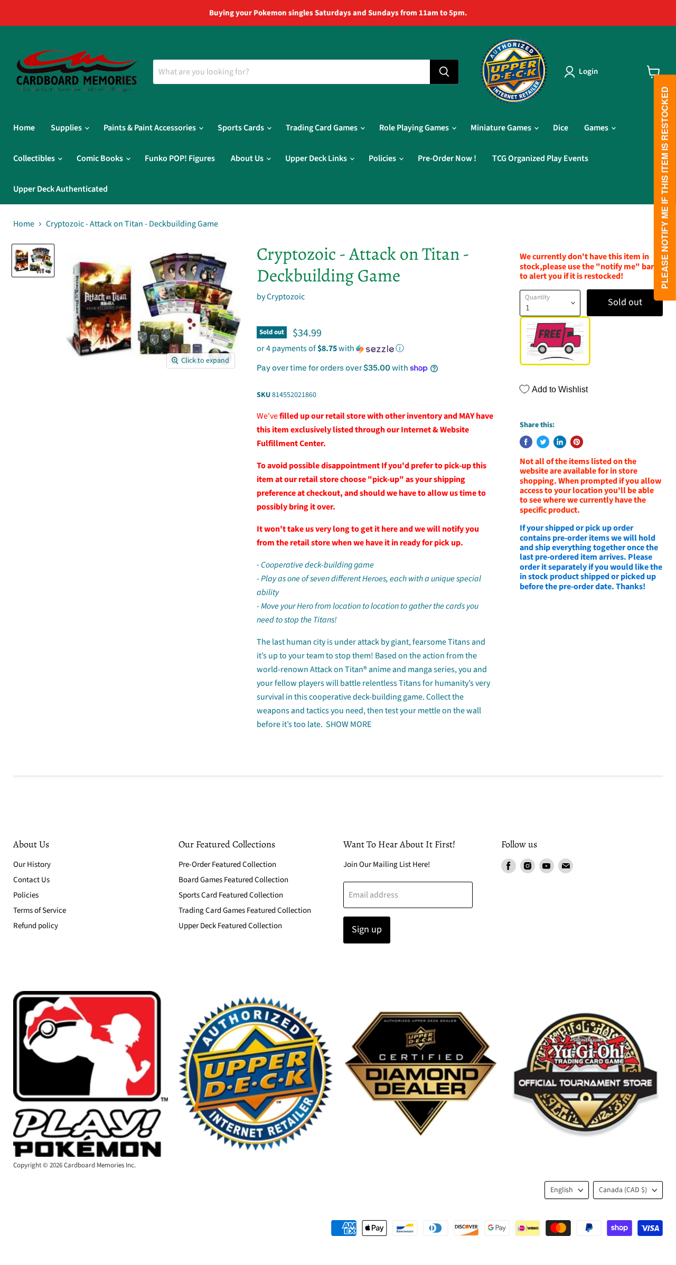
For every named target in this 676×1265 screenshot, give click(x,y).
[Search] (444, 72)
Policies (383, 158)
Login (588, 71)
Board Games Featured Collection (233, 879)
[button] (375, 348)
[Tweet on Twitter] (543, 442)
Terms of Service (39, 910)
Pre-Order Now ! (447, 158)
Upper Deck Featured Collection (230, 925)
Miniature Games (502, 128)
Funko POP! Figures (180, 158)
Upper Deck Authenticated (60, 189)
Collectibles (35, 158)
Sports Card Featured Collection (231, 895)
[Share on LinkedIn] (559, 442)
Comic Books (101, 158)
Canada (623, 1190)
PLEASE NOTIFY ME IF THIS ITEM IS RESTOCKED (665, 188)
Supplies (67, 128)
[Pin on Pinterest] (576, 442)
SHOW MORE (347, 724)
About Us (248, 158)
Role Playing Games (414, 128)
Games (597, 128)
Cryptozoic (286, 297)
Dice (560, 128)
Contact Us (31, 879)
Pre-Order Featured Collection (227, 864)
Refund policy (35, 925)
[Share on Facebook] (526, 442)
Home (24, 128)
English (561, 1190)
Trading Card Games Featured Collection (245, 910)
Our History (32, 864)
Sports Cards (242, 128)
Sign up (367, 929)
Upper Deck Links (317, 158)
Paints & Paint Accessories (151, 128)
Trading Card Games (322, 128)
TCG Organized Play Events (540, 158)
